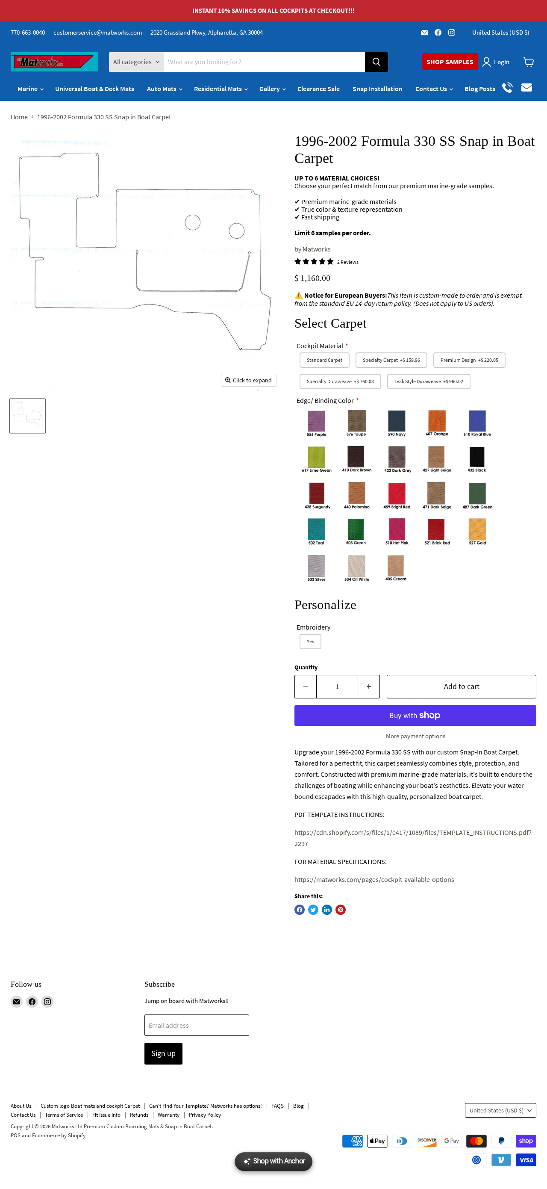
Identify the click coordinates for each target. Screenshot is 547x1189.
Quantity (306, 667)
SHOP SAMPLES (449, 61)
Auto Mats (162, 88)
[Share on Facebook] (299, 910)
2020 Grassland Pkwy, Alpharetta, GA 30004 (206, 32)
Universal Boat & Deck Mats (94, 88)
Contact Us (431, 88)
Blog (298, 1105)
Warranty (168, 1114)
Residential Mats (218, 88)
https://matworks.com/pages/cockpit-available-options (374, 879)
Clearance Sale (318, 88)
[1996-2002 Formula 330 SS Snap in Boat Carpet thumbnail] (27, 416)
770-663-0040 (28, 32)
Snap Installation (378, 88)
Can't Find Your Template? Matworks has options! (205, 1105)
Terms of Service (64, 1114)
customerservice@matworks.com (97, 32)
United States (500, 32)
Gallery (270, 88)
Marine (28, 88)
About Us (21, 1105)
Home (19, 117)
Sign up (163, 1053)
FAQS (277, 1105)
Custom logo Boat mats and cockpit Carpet (90, 1105)
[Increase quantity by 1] (369, 686)
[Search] (376, 62)
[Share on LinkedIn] (327, 910)
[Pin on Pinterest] (340, 910)
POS (16, 1135)
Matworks (317, 249)
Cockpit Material (320, 345)
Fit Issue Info (106, 1114)
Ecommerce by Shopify (58, 1135)
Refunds (139, 1114)
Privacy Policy (205, 1114)
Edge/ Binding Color (325, 400)
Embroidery (313, 627)
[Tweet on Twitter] (313, 910)
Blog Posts (480, 88)
